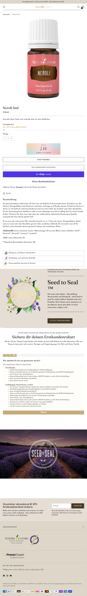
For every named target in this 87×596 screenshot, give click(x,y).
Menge (5, 134)
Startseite (6, 14)
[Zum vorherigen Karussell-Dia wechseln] (77, 491)
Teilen (8, 193)
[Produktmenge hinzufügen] (5, 138)
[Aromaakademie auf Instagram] (7, 576)
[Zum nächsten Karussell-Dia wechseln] (82, 491)
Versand (19, 187)
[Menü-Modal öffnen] (4, 7)
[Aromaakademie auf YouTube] (11, 576)
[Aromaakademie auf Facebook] (4, 576)
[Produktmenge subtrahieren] (11, 138)
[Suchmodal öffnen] (78, 7)
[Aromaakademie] (43, 6)
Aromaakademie (22, 583)
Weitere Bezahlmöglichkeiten (43, 181)
